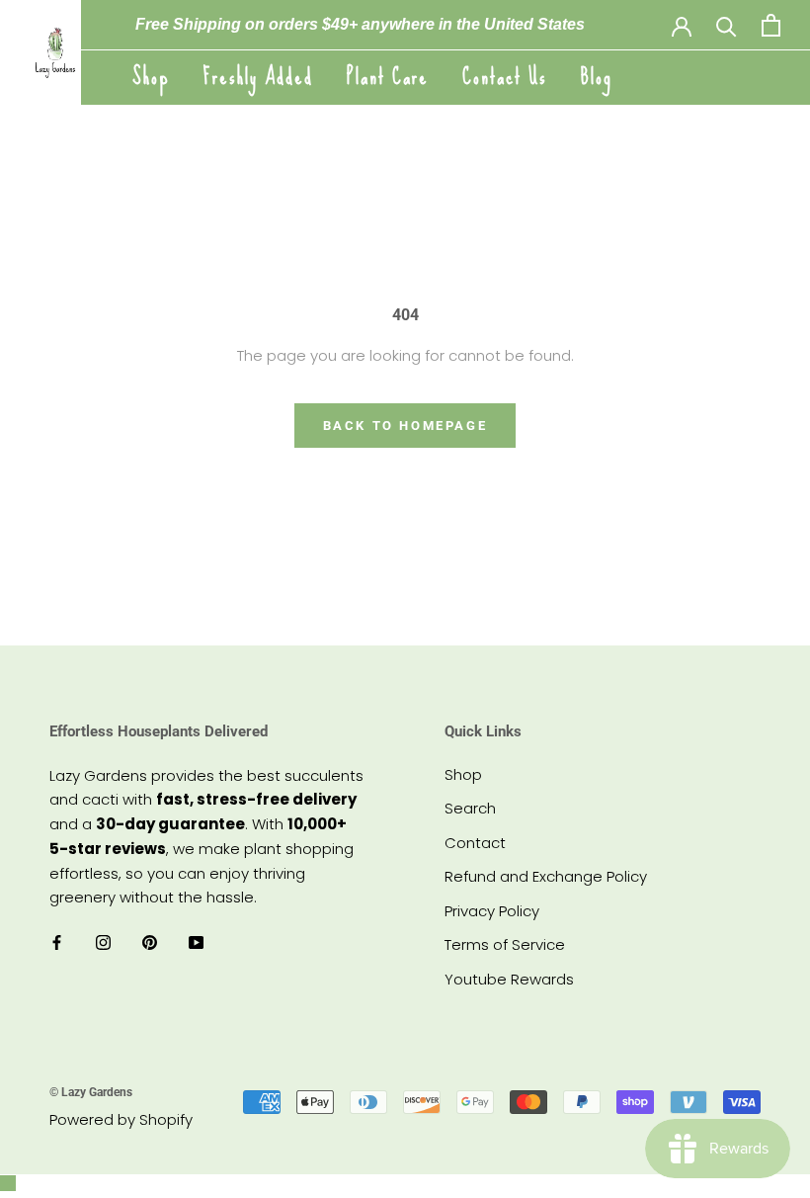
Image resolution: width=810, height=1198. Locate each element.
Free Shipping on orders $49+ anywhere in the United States (360, 24)
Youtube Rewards (509, 979)
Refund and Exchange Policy (546, 876)
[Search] (726, 25)
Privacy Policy (492, 910)
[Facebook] (56, 942)
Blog (596, 76)
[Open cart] (771, 25)
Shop (151, 76)
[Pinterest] (149, 942)
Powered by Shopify (121, 1119)
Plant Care (388, 76)
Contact (475, 842)
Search (470, 808)
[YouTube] (196, 942)
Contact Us (504, 76)
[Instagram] (103, 942)
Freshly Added (258, 76)
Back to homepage (405, 425)
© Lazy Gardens (90, 1092)
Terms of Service (505, 944)
